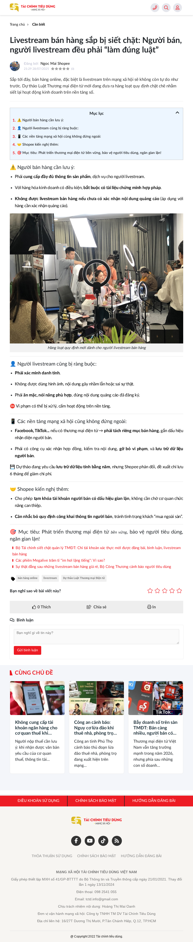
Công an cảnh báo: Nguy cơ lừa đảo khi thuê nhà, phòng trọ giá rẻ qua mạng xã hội (96, 728)
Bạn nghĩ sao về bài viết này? (35, 591)
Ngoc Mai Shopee (55, 64)
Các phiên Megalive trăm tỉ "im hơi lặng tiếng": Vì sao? (60, 560)
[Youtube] (90, 841)
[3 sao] (165, 591)
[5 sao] (179, 591)
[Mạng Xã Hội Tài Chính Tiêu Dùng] (32, 7)
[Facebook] (76, 841)
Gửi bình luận (27, 650)
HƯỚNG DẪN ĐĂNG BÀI (141, 856)
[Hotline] (155, 8)
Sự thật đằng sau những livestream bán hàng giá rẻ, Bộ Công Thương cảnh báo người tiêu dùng (93, 567)
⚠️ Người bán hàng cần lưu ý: (40, 120)
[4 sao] (172, 591)
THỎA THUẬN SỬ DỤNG (52, 856)
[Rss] (117, 841)
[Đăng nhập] (177, 8)
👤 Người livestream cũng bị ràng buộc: (48, 128)
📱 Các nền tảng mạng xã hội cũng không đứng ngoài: (59, 136)
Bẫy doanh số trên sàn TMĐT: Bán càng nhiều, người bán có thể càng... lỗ (155, 728)
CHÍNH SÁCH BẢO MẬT (96, 856)
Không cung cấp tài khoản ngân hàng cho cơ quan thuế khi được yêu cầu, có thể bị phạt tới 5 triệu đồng (36, 728)
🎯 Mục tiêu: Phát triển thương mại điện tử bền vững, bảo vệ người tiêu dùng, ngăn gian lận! (89, 153)
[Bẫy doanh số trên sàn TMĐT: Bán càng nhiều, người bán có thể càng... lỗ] (155, 698)
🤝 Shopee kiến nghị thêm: (38, 144)
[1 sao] (150, 591)
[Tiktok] (103, 841)
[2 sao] (157, 591)
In (153, 607)
